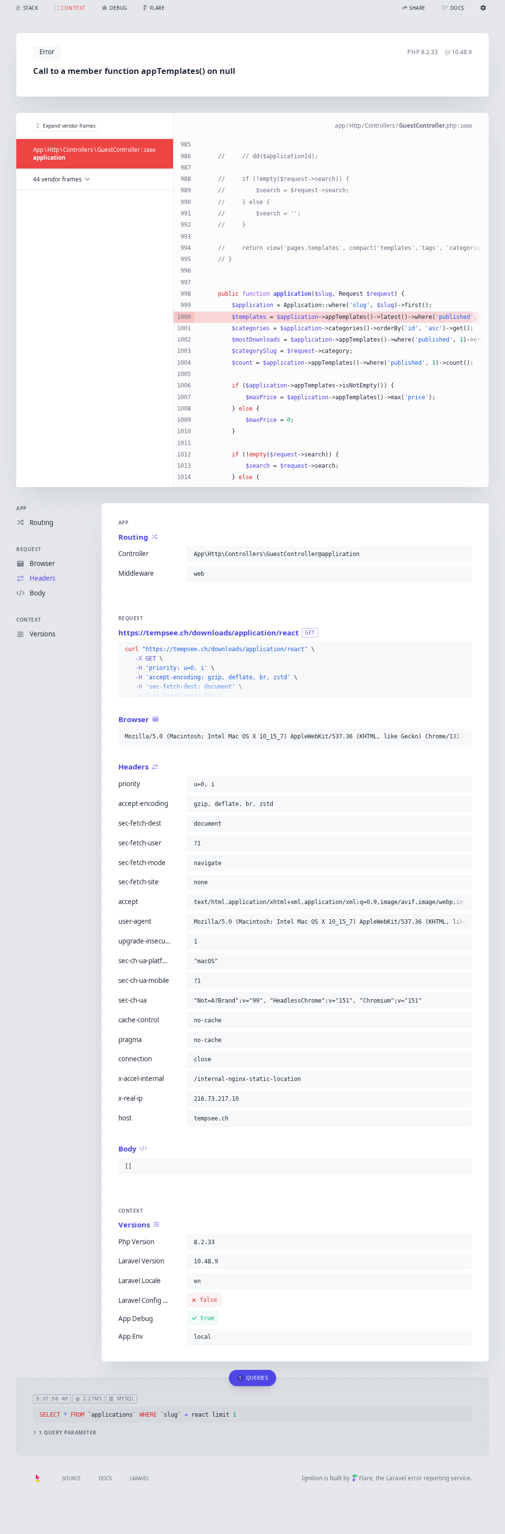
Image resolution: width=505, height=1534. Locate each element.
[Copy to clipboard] (463, 554)
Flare (366, 1478)
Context (28, 619)
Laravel (139, 1478)
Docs (105, 1478)
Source (71, 1478)
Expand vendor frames (69, 125)
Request (28, 549)
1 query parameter (68, 1432)
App (21, 508)
